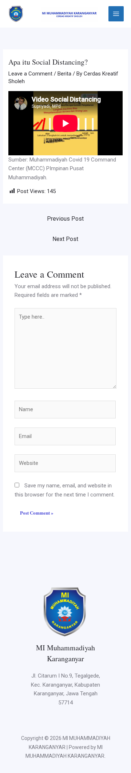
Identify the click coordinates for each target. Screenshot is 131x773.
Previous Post (65, 218)
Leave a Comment (30, 73)
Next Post (65, 239)
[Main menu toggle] (116, 14)
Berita (64, 73)
